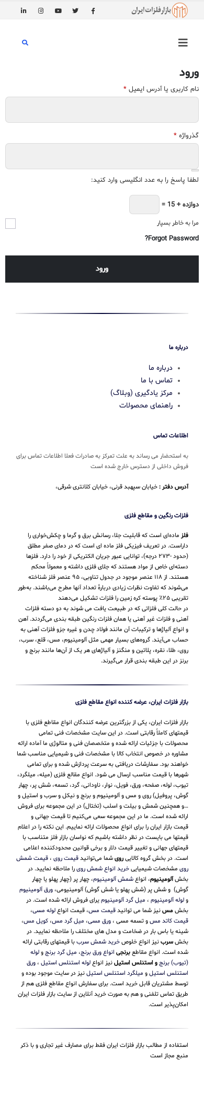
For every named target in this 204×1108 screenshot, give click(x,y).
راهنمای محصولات (146, 406)
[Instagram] (40, 10)
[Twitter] (75, 10)
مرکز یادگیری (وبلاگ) (141, 393)
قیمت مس (102, 910)
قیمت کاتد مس (169, 921)
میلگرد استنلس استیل (114, 973)
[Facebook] (92, 10)
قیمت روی (65, 858)
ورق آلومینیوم (36, 889)
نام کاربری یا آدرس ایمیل (161, 89)
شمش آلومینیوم (113, 879)
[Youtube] (58, 10)
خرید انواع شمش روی (102, 869)
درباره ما (161, 368)
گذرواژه (186, 136)
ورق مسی (99, 921)
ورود (102, 268)
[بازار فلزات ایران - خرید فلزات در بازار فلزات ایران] (159, 10)
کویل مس (36, 921)
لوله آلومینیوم (167, 900)
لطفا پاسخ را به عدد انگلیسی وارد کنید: (145, 180)
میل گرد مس (68, 921)
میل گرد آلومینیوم (123, 900)
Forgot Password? (172, 238)
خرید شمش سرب (98, 942)
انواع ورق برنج (98, 952)
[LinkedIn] (23, 10)
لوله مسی (43, 910)
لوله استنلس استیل (65, 963)
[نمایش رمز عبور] (195, 170)
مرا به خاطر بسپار (178, 223)
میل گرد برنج (61, 952)
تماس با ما (157, 381)
